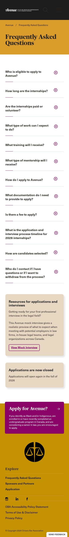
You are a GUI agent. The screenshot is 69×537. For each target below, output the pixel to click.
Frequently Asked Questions (23, 478)
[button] (34, 74)
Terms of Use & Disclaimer (21, 512)
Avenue (9, 25)
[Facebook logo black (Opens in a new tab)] (29, 497)
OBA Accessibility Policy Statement (26, 506)
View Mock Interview (24, 347)
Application (12, 489)
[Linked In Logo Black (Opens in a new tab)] (21, 497)
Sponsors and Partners (19, 483)
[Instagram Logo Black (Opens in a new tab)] (10, 497)
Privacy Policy (13, 518)
